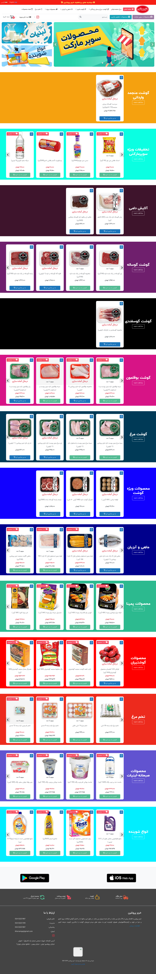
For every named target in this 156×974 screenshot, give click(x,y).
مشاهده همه (138, 102)
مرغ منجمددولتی (116, 9)
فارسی (3, 2)
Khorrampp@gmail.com (24, 931)
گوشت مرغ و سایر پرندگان (98, 9)
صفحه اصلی (128, 9)
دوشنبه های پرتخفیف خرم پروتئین (78, 2)
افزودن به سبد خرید (111, 175)
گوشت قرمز (81, 9)
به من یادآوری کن (110, 118)
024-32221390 (20, 923)
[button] (105, 63)
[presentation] (152, 44)
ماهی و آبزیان (66, 9)
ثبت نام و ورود (24, 17)
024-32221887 (20, 919)
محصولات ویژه (51, 9)
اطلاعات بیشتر (135, 926)
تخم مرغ (38, 9)
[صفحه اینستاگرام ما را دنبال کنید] (37, 17)
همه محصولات (26, 9)
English (12, 2)
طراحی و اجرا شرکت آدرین (78, 964)
